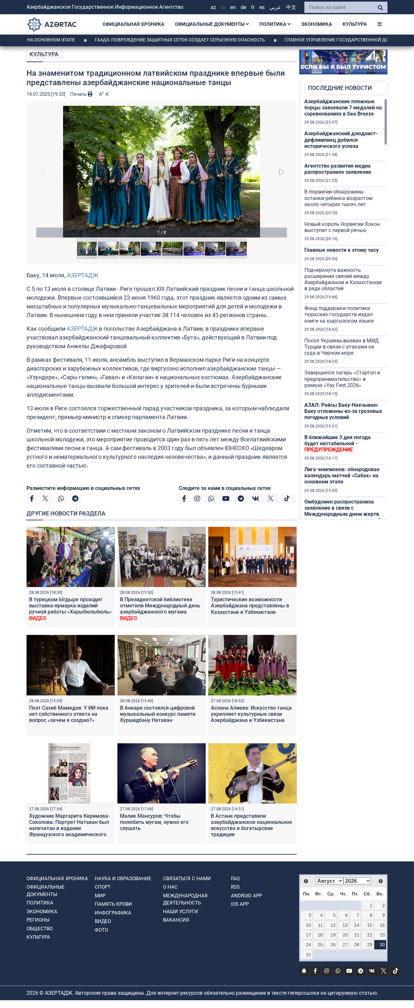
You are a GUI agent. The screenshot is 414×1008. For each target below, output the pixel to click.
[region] (345, 308)
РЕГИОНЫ (38, 920)
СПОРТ (103, 887)
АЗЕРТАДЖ (82, 275)
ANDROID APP (246, 896)
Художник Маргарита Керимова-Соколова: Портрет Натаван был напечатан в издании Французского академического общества (69, 828)
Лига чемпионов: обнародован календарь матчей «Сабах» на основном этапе (341, 475)
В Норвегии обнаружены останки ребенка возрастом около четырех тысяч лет (338, 198)
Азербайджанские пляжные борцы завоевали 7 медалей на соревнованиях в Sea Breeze (343, 107)
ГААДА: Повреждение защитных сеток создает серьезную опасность (152, 39)
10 (308, 925)
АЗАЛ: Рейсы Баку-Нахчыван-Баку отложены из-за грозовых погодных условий (343, 411)
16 (382, 925)
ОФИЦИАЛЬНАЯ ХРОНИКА (133, 24)
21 (356, 934)
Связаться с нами (187, 878)
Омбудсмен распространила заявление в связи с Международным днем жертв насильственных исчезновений (342, 511)
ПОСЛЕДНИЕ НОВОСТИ (340, 87)
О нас (170, 887)
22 (369, 934)
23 (382, 934)
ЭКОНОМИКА (316, 24)
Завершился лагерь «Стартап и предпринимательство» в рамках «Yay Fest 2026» (342, 379)
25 (320, 944)
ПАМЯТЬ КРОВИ (113, 904)
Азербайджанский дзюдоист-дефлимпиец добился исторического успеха (340, 139)
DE (243, 7)
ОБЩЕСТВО (40, 929)
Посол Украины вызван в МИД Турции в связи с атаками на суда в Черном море (341, 347)
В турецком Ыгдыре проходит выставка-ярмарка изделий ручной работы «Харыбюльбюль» (70, 608)
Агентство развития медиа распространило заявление (337, 169)
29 (369, 944)
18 (320, 934)
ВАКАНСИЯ (176, 920)
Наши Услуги (180, 911)
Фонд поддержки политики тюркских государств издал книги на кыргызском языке (339, 314)
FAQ (235, 878)
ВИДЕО (103, 921)
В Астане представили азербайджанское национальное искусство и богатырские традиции (251, 825)
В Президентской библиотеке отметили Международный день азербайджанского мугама (160, 608)
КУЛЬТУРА (355, 24)
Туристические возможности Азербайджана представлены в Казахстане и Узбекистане (250, 605)
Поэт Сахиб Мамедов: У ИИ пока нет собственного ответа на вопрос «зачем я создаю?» (68, 714)
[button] (161, 172)
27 (345, 944)
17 (308, 934)
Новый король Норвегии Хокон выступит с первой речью (342, 227)
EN (233, 7)
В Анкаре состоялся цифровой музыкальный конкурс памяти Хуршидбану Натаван (157, 714)
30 (382, 944)
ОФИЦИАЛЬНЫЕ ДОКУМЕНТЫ (210, 24)
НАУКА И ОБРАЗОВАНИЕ (123, 878)
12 (333, 925)
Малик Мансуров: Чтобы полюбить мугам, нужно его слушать (154, 822)
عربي (275, 7)
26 (333, 944)
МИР (100, 896)
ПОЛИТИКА (273, 24)
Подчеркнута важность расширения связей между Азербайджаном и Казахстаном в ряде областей (343, 279)
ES (262, 7)
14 (356, 925)
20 (345, 934)
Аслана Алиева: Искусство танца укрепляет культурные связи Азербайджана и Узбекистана (251, 714)
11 (320, 925)
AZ (213, 7)
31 (308, 954)
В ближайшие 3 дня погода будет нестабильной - (337, 443)
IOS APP (240, 904)
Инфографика (113, 913)
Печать (79, 94)
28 (356, 944)
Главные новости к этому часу (341, 250)
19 (333, 934)
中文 (291, 7)
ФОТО (101, 930)
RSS (235, 887)
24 (308, 944)
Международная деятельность (185, 899)
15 (369, 925)
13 (345, 925)
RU (223, 7)
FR (253, 7)
